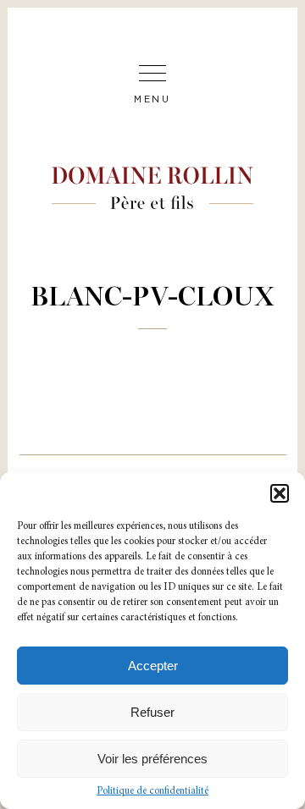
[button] (279, 493)
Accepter (153, 665)
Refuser (152, 712)
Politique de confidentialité (152, 791)
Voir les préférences (152, 758)
